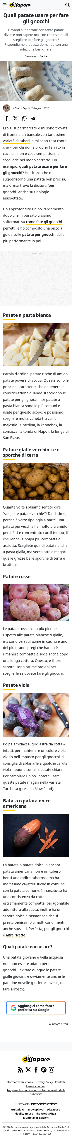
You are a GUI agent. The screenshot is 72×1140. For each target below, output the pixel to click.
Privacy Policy (44, 1082)
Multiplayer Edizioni (36, 1117)
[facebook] (36, 1070)
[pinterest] (44, 1070)
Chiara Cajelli (22, 108)
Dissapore (30, 56)
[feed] (20, 1070)
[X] (28, 1070)
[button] (6, 118)
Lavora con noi (35, 1086)
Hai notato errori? (58, 1024)
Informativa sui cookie (20, 1082)
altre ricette (15, 935)
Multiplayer (18, 1109)
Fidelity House (24, 1113)
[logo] (19, 5)
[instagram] (51, 1070)
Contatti (60, 1082)
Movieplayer (36, 1109)
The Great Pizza (45, 1113)
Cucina (43, 56)
